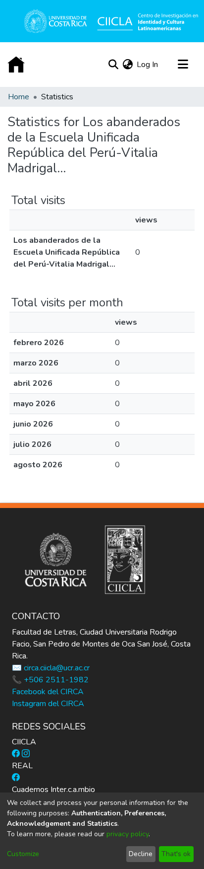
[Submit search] (113, 65)
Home (18, 96)
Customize (23, 854)
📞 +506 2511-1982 (50, 679)
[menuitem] (127, 65)
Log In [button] (148, 64)
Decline (141, 854)
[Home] (16, 64)
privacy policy (127, 834)
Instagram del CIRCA (48, 703)
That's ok (176, 854)
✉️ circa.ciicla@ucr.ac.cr (51, 667)
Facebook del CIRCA (48, 691)
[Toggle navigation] (183, 64)
